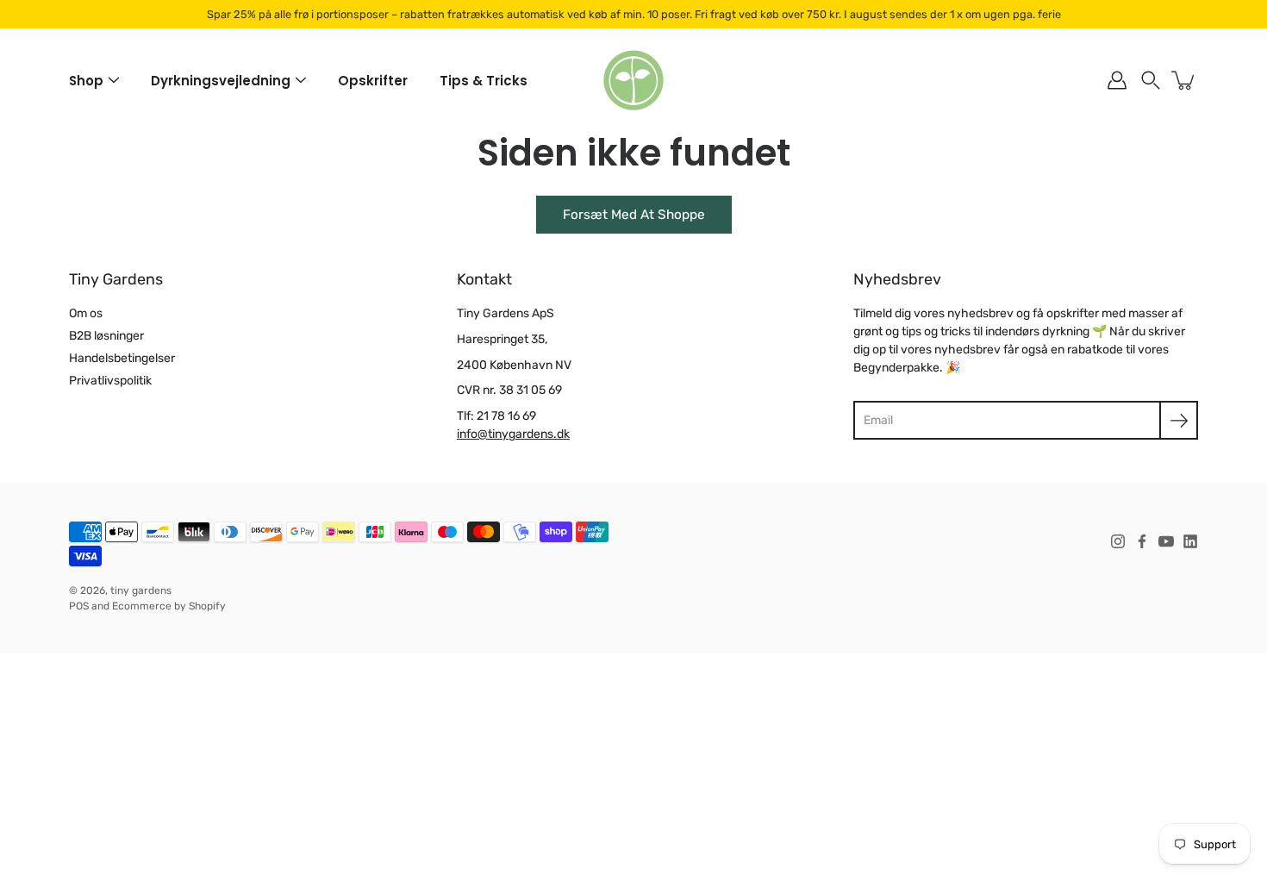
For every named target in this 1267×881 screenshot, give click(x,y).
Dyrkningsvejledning (220, 81)
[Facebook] (1142, 541)
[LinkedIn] (1190, 541)
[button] (1150, 80)
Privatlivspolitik (110, 380)
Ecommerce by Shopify (169, 606)
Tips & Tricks (483, 81)
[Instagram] (1118, 541)
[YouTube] (1166, 541)
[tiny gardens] (633, 80)
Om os (86, 313)
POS (79, 606)
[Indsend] (1178, 420)
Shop (86, 81)
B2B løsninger (106, 335)
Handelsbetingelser (122, 358)
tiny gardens (141, 590)
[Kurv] (1184, 80)
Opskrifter (373, 81)
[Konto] (1117, 80)
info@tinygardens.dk (513, 434)
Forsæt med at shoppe (634, 214)
